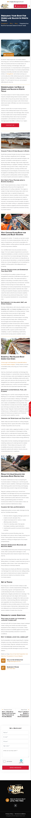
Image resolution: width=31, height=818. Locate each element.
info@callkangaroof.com (16, 1)
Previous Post (8, 709)
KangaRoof (10, 74)
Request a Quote (21, 6)
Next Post (24, 709)
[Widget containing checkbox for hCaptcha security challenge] (13, 761)
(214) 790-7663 (11, 668)
